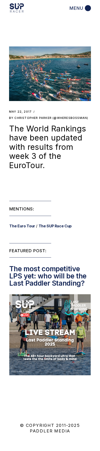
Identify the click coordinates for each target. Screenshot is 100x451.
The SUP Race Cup (55, 226)
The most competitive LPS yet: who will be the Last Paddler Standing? (47, 276)
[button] (50, 73)
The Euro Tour (22, 226)
